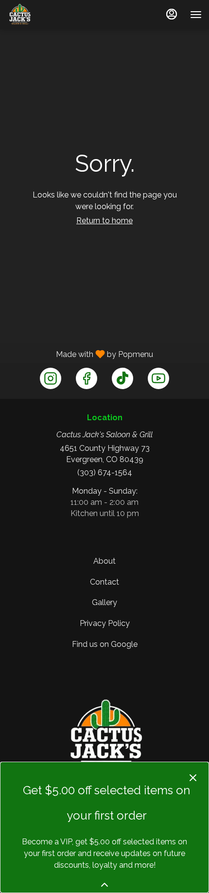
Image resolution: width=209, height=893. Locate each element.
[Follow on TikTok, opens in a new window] (122, 378)
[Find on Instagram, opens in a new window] (50, 378)
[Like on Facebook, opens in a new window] (86, 378)
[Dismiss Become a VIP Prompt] (193, 777)
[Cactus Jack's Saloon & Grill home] (31, 14)
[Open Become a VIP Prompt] (104, 885)
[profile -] (171, 14)
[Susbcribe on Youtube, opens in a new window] (158, 378)
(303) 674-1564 (104, 472)
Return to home (104, 220)
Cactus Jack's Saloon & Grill (104, 735)
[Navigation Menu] (196, 14)
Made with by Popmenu (80, 353)
